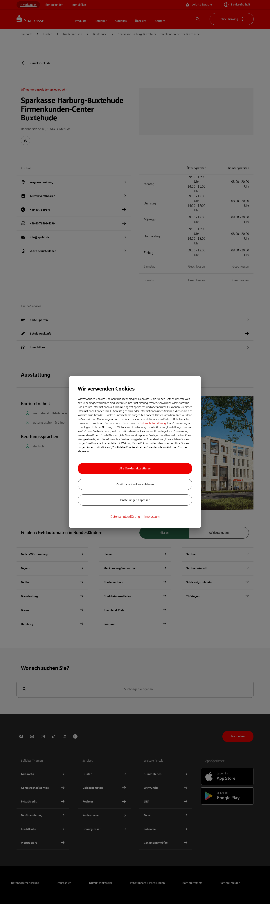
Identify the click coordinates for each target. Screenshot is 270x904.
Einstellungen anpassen (135, 500)
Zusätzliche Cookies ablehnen (135, 484)
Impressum (152, 516)
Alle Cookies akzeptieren (135, 468)
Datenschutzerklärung (153, 423)
